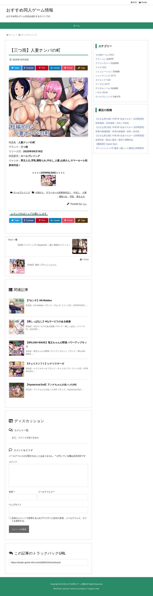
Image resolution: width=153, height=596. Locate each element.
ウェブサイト (15, 504)
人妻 (84, 192)
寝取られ (63, 196)
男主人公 (80, 196)
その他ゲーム (104, 54)
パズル (101, 92)
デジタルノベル (102, 88)
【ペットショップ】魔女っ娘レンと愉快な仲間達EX (119, 148)
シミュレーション (103, 71)
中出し (77, 192)
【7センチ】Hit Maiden (39, 300)
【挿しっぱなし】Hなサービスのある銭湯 (48, 321)
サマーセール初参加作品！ (58, 192)
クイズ (100, 67)
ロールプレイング (29, 35)
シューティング (105, 75)
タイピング (103, 80)
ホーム (12, 35)
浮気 (72, 196)
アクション (100, 59)
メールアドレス (46, 491)
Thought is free (93, 589)
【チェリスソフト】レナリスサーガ (45, 363)
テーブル (102, 84)
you (85, 203)
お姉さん (39, 192)
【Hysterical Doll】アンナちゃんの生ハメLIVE (51, 384)
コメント (13, 461)
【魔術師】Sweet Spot (106, 144)
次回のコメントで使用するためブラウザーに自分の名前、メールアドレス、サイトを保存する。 (49, 519)
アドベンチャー (102, 63)
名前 (12, 491)
